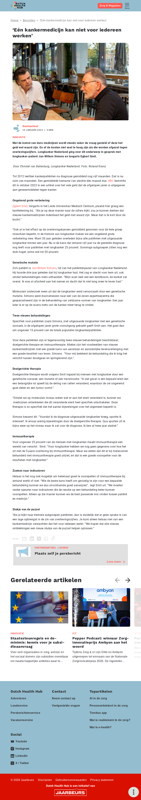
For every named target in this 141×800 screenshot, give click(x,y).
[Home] (18, 5)
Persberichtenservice (25, 712)
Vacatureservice (22, 720)
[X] (39, 538)
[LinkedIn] (32, 538)
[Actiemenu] (133, 792)
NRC (111, 180)
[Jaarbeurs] (70, 792)
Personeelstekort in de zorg (109, 705)
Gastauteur (30, 126)
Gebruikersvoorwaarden (71, 779)
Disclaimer (45, 779)
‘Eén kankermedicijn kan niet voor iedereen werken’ (73, 20)
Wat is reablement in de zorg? (110, 720)
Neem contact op (63, 698)
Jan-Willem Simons (44, 268)
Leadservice (19, 705)
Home (14, 20)
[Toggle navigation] (127, 5)
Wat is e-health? (101, 727)
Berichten (29, 20)
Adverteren (18, 698)
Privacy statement (101, 779)
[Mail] (25, 538)
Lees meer (114, 561)
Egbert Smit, (20, 206)
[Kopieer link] (54, 538)
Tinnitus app (98, 712)
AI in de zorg (98, 698)
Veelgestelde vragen (66, 705)
